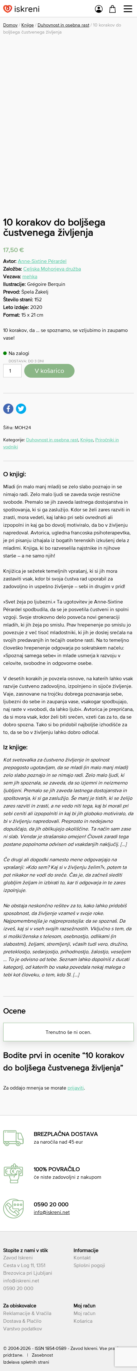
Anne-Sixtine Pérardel (42, 261)
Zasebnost (42, 1355)
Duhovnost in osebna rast (63, 25)
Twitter (21, 409)
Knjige (27, 25)
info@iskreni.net (52, 1212)
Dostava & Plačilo (22, 1321)
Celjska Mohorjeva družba (52, 269)
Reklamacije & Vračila (27, 1313)
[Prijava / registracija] (99, 10)
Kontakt (82, 1257)
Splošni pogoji (89, 1265)
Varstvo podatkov (22, 1328)
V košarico (49, 370)
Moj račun (85, 1313)
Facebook (8, 409)
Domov (10, 25)
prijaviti (76, 1088)
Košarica (83, 1321)
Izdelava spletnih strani (26, 1362)
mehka (29, 276)
